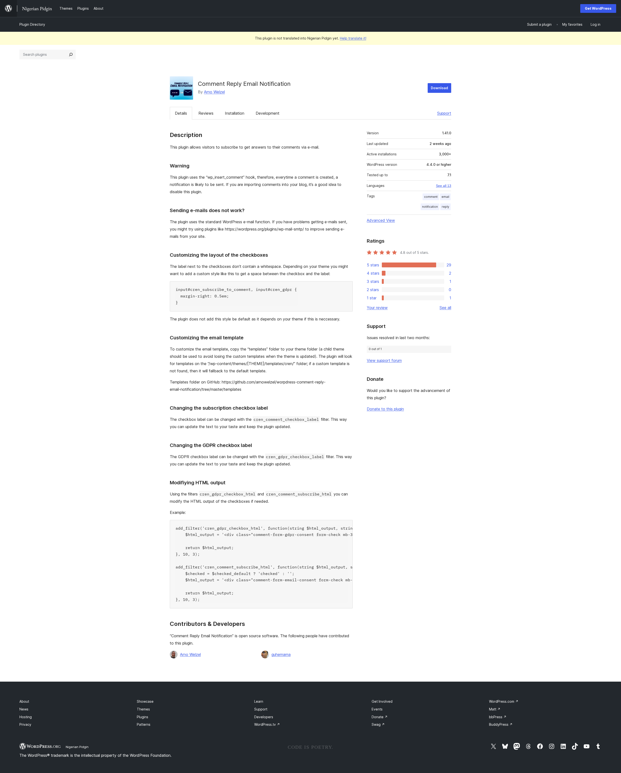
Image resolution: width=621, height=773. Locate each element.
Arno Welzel (214, 91)
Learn (258, 701)
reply (445, 206)
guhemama (281, 654)
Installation (234, 113)
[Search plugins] (71, 54)
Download (439, 88)
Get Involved (382, 701)
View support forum (384, 360)
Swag (378, 724)
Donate (380, 717)
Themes (143, 709)
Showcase (145, 701)
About (24, 701)
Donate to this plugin (385, 408)
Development (267, 113)
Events (377, 709)
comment (431, 197)
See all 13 (443, 186)
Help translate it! (353, 38)
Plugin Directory (32, 24)
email (445, 197)
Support (444, 113)
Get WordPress (598, 8)
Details (181, 113)
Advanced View (381, 220)
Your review (377, 307)
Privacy (25, 724)
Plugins (142, 717)
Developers (263, 717)
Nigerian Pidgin (77, 747)
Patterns (143, 724)
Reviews (205, 113)
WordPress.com (503, 701)
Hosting (25, 717)
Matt (494, 709)
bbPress (498, 717)
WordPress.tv (267, 724)
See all (445, 307)
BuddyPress (501, 724)
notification (430, 206)
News (23, 709)
